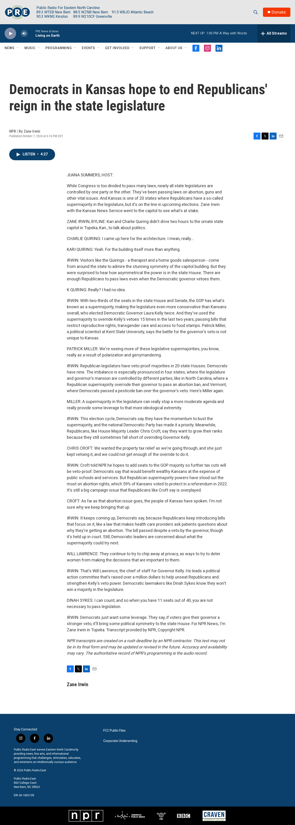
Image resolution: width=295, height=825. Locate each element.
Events (88, 48)
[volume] (24, 33)
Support (147, 48)
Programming (58, 48)
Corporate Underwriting (120, 741)
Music (29, 48)
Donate (278, 12)
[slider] (31, 33)
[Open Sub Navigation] (18, 48)
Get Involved (117, 48)
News (10, 48)
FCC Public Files (114, 730)
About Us (174, 48)
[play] (10, 33)
